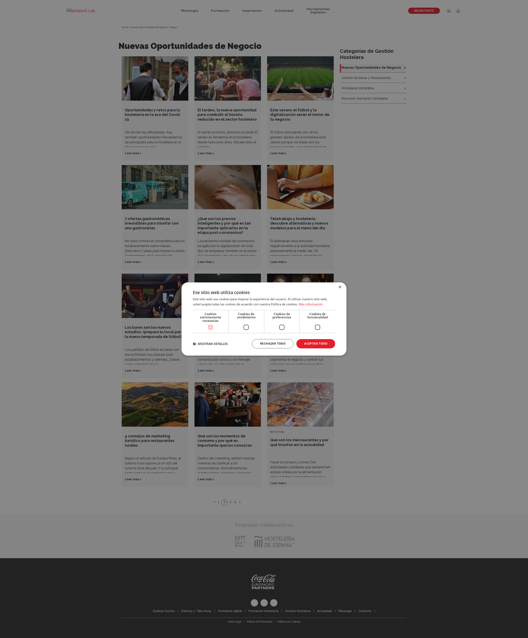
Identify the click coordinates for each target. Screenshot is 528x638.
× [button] (339, 287)
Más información (311, 304)
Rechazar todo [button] (272, 344)
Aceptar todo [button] (315, 344)
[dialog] (264, 318)
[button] (210, 343)
